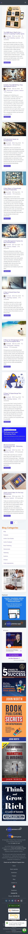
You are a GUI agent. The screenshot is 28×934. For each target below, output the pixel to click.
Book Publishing (11, 38)
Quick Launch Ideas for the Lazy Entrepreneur (13, 493)
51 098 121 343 (15, 843)
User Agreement (6, 928)
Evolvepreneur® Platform (17, 931)
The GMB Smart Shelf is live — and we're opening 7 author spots (14, 33)
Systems (18, 38)
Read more (6, 62)
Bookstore (14, 890)
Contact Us (14, 883)
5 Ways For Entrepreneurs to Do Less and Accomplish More (13, 340)
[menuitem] (14, 866)
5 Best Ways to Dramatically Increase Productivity (12, 189)
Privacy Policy (12, 928)
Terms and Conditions (16, 848)
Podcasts (5, 535)
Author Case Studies (8, 538)
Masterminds (10, 90)
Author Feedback (7, 542)
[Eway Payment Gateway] (14, 918)
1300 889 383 (16, 896)
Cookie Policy (18, 928)
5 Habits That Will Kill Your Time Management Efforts (13, 85)
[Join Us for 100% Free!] (14, 886)
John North (8, 36)
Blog (5, 38)
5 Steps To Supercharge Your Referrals (12, 394)
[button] (25, 2)
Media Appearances (8, 563)
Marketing (9, 298)
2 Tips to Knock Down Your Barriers (12, 292)
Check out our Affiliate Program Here (14, 862)
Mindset (21, 90)
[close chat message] (26, 919)
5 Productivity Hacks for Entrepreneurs (11, 139)
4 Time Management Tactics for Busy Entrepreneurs (13, 241)
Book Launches (14, 869)
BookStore (14, 872)
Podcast (14, 876)
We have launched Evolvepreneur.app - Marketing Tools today (13, 446)
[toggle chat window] (24, 930)
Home (14, 866)
